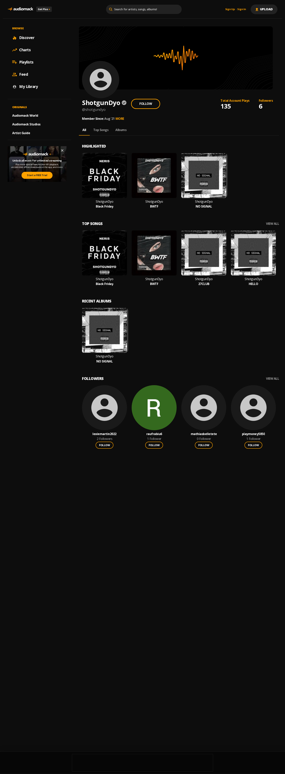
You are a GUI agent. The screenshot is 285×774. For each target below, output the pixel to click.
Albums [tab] (120, 130)
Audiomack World (25, 115)
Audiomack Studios (26, 124)
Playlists (26, 62)
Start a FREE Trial (37, 175)
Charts (25, 49)
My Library (28, 86)
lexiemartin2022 (104, 434)
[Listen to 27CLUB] (203, 252)
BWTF (154, 206)
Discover (26, 37)
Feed (23, 74)
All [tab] (84, 130)
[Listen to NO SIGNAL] (203, 175)
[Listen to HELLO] (253, 252)
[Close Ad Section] (62, 150)
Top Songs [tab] (101, 130)
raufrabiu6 (154, 434)
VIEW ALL (272, 224)
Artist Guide (21, 133)
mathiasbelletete (204, 434)
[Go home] (20, 9)
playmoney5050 (253, 434)
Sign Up (230, 9)
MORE (120, 118)
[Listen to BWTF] (154, 175)
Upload (266, 9)
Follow (145, 104)
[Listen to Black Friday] (104, 175)
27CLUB (203, 284)
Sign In (241, 9)
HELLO (253, 284)
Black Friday (104, 206)
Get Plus (44, 9)
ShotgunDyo (104, 202)
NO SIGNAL (204, 206)
